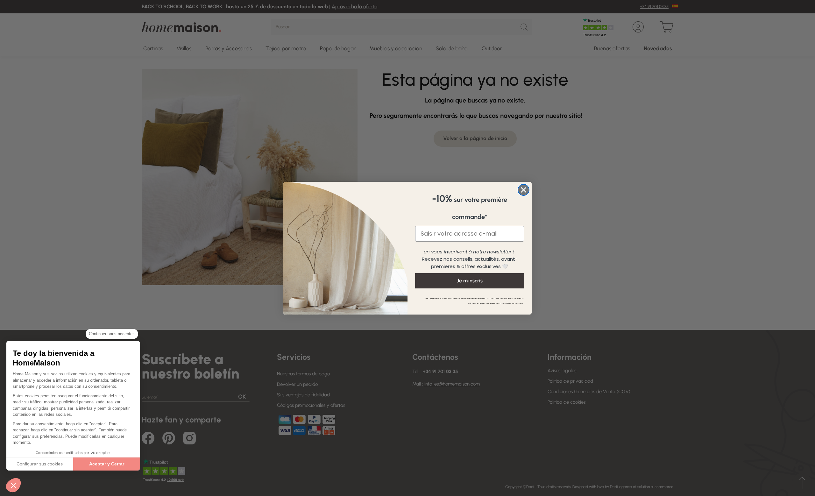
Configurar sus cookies (40, 463)
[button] (13, 485)
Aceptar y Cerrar (106, 463)
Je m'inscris (470, 281)
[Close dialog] (523, 189)
